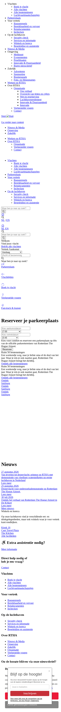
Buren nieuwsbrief (23, 65)
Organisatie (19, 88)
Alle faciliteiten (8, 536)
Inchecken (19, 32)
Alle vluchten (20, 9)
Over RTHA (14, 141)
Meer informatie (9, 549)
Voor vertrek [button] (14, 177)
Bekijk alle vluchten (11, 246)
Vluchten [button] (12, 160)
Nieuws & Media (16, 127)
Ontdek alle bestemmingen (14, 363)
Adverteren (19, 71)
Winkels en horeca (23, 43)
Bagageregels (20, 23)
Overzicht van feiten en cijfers (35, 94)
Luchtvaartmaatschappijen (27, 15)
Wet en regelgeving (29, 96)
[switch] (30, 249)
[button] (30, 217)
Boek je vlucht (21, 6)
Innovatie (24, 105)
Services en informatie (25, 40)
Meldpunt (18, 54)
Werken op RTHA (17, 138)
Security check (21, 37)
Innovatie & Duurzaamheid (27, 63)
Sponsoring (19, 74)
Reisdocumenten (22, 29)
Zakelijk (12, 133)
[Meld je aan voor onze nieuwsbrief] (2, 214)
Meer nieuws (7, 508)
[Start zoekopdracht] (3, 211)
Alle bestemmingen (23, 12)
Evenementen (20, 57)
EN (8, 220)
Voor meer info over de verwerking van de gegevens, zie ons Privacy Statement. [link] (26, 700)
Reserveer (7, 349)
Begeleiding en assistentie (26, 46)
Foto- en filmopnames (24, 80)
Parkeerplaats (14, 174)
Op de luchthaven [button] (16, 191)
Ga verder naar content (12, 122)
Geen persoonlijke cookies (22, 704)
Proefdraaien (20, 60)
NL (3, 220)
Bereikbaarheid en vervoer (27, 26)
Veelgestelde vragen (23, 108)
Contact (17, 110)
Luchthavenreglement (30, 99)
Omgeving (13, 130)
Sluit (3, 116)
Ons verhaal (26, 91)
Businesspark (20, 77)
